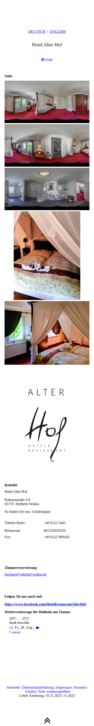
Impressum (64, 687)
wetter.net (16, 632)
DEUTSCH (37, 32)
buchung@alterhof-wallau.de (26, 574)
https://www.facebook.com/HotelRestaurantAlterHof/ (45, 604)
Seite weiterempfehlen (54, 691)
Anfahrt (31, 691)
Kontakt (80, 687)
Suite (48, 60)
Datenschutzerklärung (38, 687)
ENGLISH (58, 32)
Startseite (14, 687)
